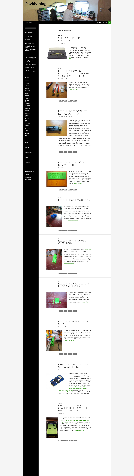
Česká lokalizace (28, 179)
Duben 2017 (27, 91)
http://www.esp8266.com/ (64, 391)
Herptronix (68, 440)
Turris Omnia (27, 162)
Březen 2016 (27, 108)
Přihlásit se (27, 174)
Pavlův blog (28, 22)
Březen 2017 (27, 93)
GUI (63, 440)
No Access (105, 22)
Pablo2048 (27, 68)
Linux (26, 154)
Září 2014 (27, 133)
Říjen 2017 (27, 88)
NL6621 (26, 157)
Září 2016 (27, 100)
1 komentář (69, 116)
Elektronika (61, 362)
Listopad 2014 (27, 130)
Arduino (26, 144)
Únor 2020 (27, 80)
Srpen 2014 (27, 135)
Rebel (65, 100)
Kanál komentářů (28, 177)
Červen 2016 (27, 103)
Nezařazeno (27, 155)
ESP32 (26, 149)
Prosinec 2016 (27, 96)
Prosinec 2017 (27, 85)
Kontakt (99, 22)
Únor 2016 (27, 110)
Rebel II (74, 100)
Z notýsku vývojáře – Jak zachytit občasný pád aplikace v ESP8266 (30, 46)
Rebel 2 (69, 100)
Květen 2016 (27, 105)
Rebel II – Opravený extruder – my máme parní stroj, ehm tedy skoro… (74, 73)
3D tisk (59, 68)
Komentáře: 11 (69, 326)
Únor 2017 (27, 95)
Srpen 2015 (27, 120)
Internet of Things (72, 362)
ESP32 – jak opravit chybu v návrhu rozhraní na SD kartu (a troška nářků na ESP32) (30, 42)
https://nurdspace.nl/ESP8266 (65, 390)
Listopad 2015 (27, 115)
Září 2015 (27, 118)
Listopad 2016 (27, 98)
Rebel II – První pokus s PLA (74, 200)
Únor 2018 (27, 83)
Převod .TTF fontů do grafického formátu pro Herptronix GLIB (73, 408)
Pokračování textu (74, 58)
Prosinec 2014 (27, 128)
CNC (26, 145)
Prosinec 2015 (27, 113)
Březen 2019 (27, 81)
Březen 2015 (27, 125)
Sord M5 (60, 35)
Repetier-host (87, 249)
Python (60, 403)
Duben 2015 (27, 123)
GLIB (60, 440)
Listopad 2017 (27, 86)
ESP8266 (66, 362)
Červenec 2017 (28, 90)
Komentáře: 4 (70, 78)
